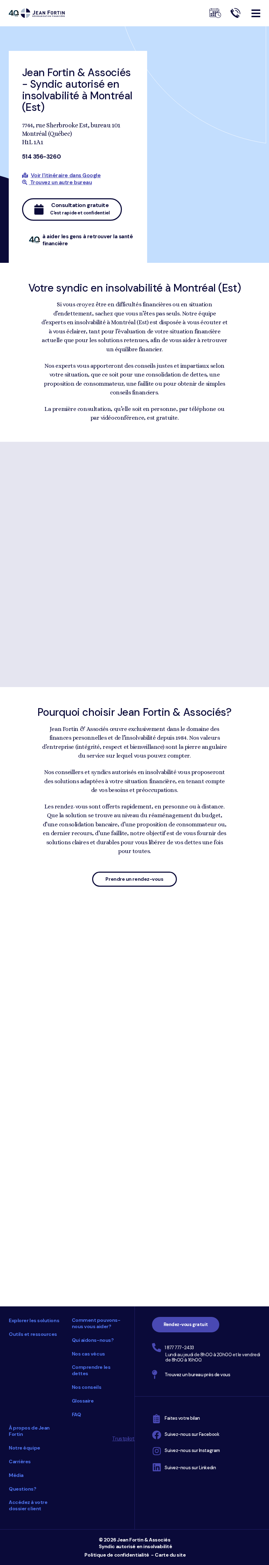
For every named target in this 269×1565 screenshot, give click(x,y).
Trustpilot (123, 1438)
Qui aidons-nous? (93, 1340)
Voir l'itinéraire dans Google (66, 175)
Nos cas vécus (88, 1354)
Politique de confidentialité (116, 1555)
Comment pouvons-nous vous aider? (96, 1323)
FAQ (76, 1414)
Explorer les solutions (34, 1320)
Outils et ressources (33, 1334)
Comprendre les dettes (91, 1370)
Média (16, 1475)
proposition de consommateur (84, 1026)
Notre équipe (24, 1448)
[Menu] (255, 13)
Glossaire (83, 1401)
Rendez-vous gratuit (186, 1324)
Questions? (22, 1489)
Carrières (20, 1461)
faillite (146, 1026)
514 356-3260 (41, 156)
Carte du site (170, 1555)
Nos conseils (87, 1387)
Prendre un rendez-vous (134, 879)
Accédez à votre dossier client (28, 1505)
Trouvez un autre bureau (60, 182)
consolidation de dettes (176, 1017)
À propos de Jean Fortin (29, 1431)
